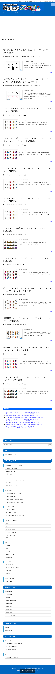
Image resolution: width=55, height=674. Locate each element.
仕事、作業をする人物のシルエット (32, 56)
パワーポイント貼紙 (10, 509)
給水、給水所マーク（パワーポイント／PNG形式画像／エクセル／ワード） (23, 420)
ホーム (4, 39)
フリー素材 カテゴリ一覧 (10, 454)
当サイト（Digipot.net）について (46, 1)
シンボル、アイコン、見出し (12, 567)
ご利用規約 (29, 1)
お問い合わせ (35, 1)
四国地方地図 (9, 612)
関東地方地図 (9, 603)
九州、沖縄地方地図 (10, 615)
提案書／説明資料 (10, 474)
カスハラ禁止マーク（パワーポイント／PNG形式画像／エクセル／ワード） (23, 412)
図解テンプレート (10, 554)
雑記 (6, 654)
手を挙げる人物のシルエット (39, 85)
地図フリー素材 (8, 591)
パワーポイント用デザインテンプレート (15, 515)
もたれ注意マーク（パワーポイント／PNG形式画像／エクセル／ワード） (22, 419)
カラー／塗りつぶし (10, 535)
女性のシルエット (28, 85)
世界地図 (8, 597)
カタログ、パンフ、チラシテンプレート (15, 480)
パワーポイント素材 (9, 506)
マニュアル (8, 477)
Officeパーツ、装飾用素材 (11, 520)
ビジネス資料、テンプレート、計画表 (13, 465)
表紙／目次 (8, 482)
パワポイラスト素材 (9, 578)
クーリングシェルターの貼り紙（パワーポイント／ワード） (19, 427)
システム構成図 (8, 490)
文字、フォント (9, 538)
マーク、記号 (8, 562)
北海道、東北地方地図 (11, 600)
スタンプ (8, 573)
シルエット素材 (8, 581)
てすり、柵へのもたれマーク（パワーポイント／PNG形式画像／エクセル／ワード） (25, 417)
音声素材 (7, 627)
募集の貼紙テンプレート (11, 485)
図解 (6, 542)
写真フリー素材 (8, 630)
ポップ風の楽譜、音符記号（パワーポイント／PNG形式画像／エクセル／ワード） (24, 424)
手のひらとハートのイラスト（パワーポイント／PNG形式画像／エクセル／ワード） (25, 414)
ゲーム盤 (8, 551)
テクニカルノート (9, 640)
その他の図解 (9, 557)
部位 (7, 548)
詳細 (51, 72)
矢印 (7, 526)
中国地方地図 (9, 609)
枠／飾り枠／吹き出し (11, 532)
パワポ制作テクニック (11, 649)
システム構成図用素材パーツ (12, 496)
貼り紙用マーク (9, 564)
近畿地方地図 (9, 606)
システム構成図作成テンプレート (13, 493)
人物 (25, 115)
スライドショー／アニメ (11, 512)
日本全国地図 (9, 594)
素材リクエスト (20, 1)
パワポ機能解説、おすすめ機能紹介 (14, 643)
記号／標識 (8, 570)
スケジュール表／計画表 (11, 468)
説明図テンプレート (10, 471)
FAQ (25, 1)
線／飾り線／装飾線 (10, 529)
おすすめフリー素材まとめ (12, 657)
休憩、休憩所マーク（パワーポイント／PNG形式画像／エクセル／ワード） (23, 422)
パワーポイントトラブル (11, 646)
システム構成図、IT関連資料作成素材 (14, 499)
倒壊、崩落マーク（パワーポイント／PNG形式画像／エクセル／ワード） (22, 415)
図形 (7, 523)
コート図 (8, 545)
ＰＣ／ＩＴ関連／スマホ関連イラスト (14, 502)
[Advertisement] (27, 26)
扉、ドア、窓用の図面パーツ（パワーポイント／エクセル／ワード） (21, 426)
